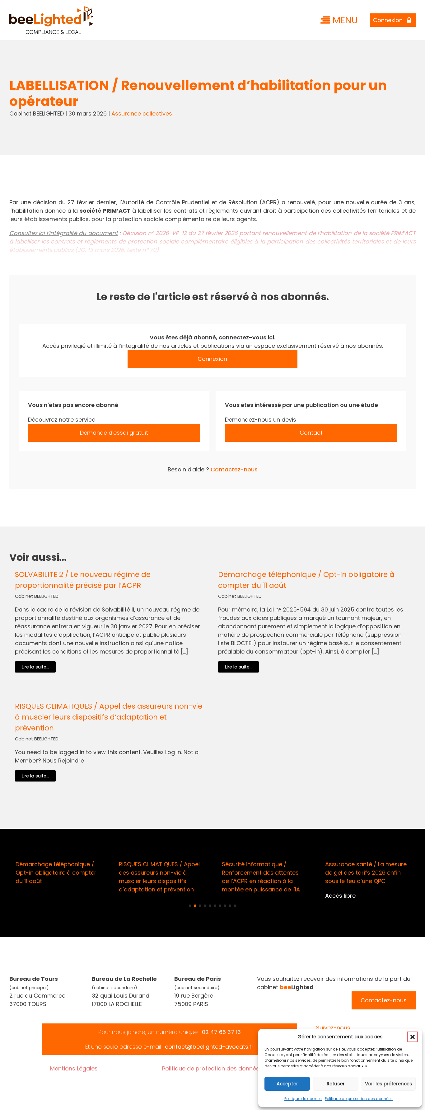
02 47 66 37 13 (221, 1032)
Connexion (212, 359)
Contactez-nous (234, 469)
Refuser (336, 1083)
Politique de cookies (303, 1098)
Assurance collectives (141, 113)
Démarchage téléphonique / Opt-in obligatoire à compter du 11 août (306, 579)
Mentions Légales (74, 1068)
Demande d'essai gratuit (114, 433)
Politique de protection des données (359, 1098)
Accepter (287, 1083)
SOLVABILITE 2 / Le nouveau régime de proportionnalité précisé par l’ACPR (83, 579)
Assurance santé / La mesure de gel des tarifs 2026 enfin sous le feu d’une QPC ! (366, 872)
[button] (412, 1037)
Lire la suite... (35, 667)
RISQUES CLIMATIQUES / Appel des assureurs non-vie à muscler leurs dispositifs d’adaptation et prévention (108, 717)
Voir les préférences (388, 1083)
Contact (311, 433)
